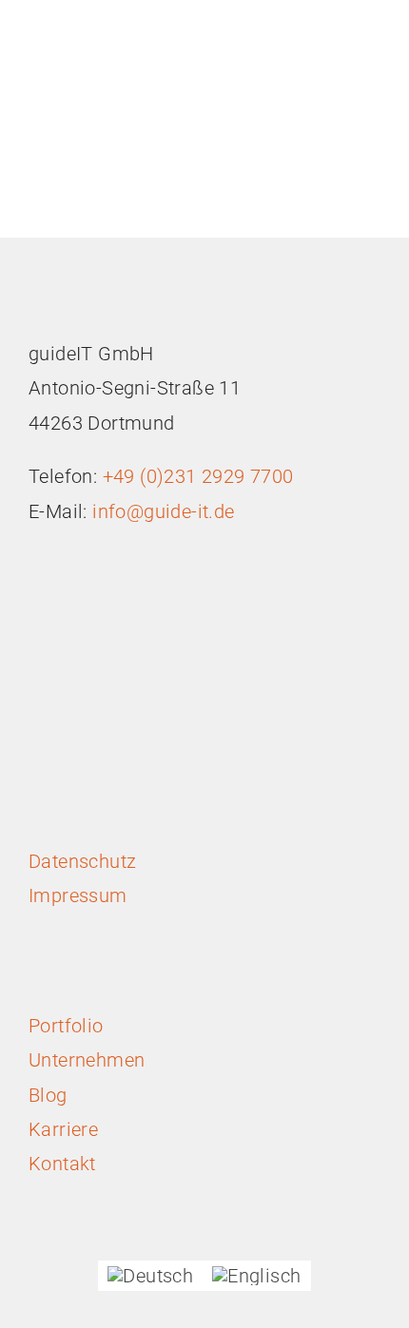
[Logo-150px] (100, 19)
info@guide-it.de (161, 511)
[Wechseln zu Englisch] (256, 1276)
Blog (48, 1095)
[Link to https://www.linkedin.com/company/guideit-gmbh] (194, 723)
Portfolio (66, 1025)
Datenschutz (82, 861)
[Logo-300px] (100, 285)
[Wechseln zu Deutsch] (150, 1276)
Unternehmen (87, 1060)
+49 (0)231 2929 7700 (198, 476)
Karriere (63, 1129)
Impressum (78, 895)
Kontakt (62, 1163)
